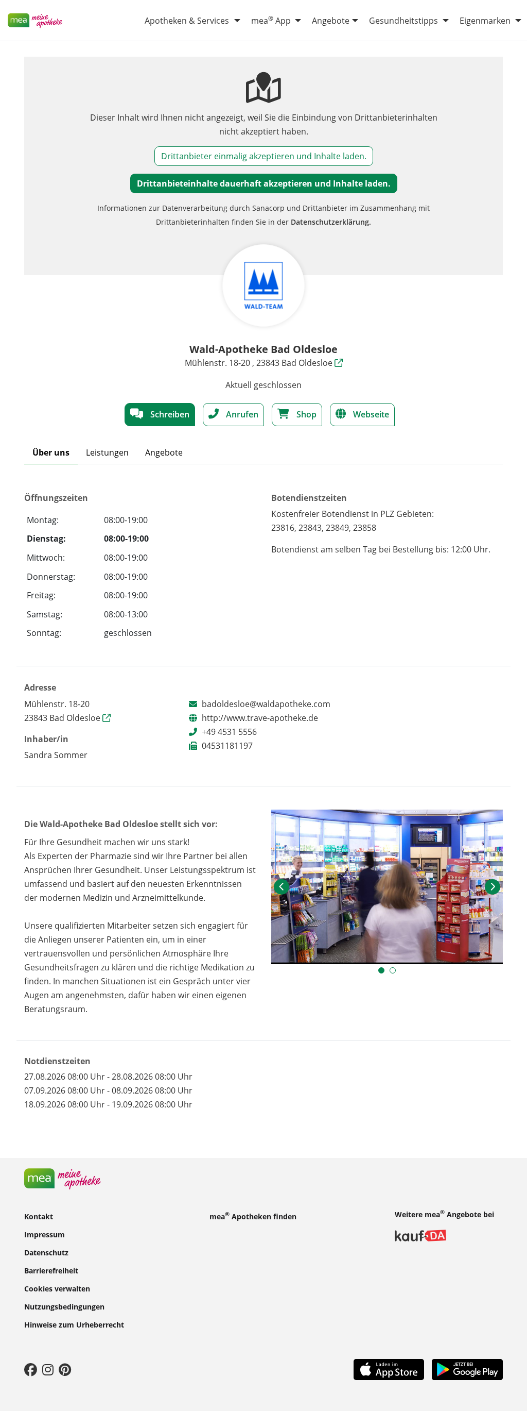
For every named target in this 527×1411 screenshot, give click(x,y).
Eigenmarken (485, 20)
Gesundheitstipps (403, 20)
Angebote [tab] (164, 452)
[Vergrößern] (387, 887)
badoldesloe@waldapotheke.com (266, 704)
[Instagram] (48, 1369)
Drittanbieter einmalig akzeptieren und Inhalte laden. (263, 156)
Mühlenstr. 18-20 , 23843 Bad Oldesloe (260, 362)
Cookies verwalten (57, 1288)
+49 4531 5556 (229, 731)
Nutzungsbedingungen (64, 1306)
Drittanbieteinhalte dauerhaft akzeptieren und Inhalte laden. (264, 183)
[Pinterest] (65, 1369)
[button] (281, 887)
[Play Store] (467, 1368)
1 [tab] (384, 973)
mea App (271, 20)
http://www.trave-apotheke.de (260, 718)
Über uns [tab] (50, 452)
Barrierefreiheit (51, 1270)
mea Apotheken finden (252, 1216)
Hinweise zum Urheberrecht (74, 1324)
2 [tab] (395, 973)
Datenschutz (46, 1252)
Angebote (330, 20)
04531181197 (227, 745)
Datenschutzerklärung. (331, 222)
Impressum (44, 1234)
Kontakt (38, 1216)
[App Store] (389, 1368)
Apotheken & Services (187, 20)
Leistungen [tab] (107, 452)
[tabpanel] (387, 887)
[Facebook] (30, 1369)
